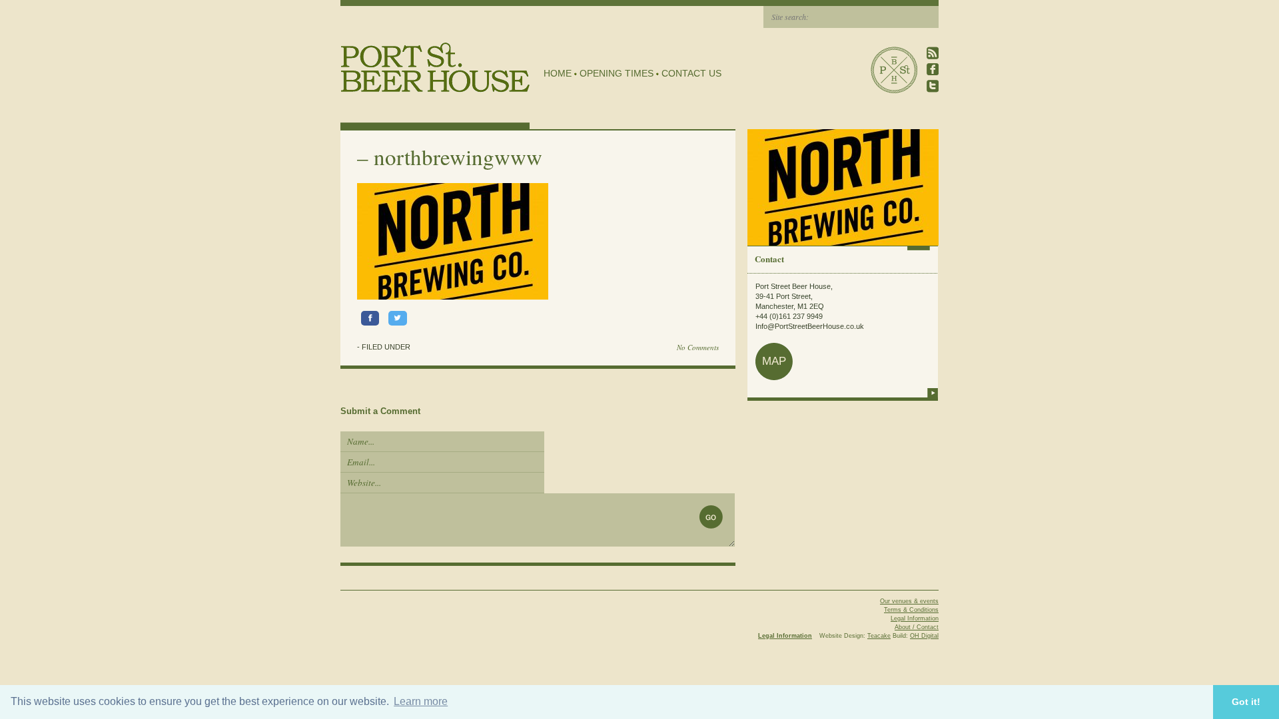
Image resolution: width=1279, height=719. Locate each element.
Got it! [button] (1246, 701)
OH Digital (924, 635)
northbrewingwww (458, 156)
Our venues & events (909, 601)
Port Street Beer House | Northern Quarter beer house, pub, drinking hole (435, 68)
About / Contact (917, 627)
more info (932, 392)
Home (558, 73)
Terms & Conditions (911, 609)
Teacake (879, 635)
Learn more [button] (421, 701)
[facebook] (933, 69)
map (774, 361)
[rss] (933, 53)
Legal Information (915, 618)
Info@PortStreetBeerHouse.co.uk (809, 326)
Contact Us (691, 73)
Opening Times (616, 73)
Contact (769, 258)
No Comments (698, 347)
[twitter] (933, 86)
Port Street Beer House (894, 70)
